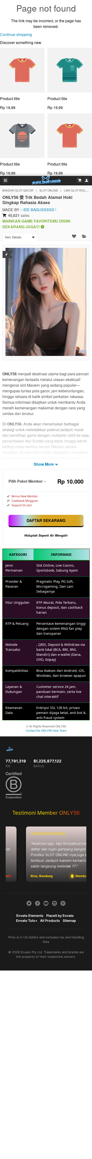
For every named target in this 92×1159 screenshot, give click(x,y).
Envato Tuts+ (26, 920)
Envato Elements (29, 916)
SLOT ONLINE (48, 190)
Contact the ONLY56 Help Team (46, 730)
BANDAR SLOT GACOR (17, 190)
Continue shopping (16, 34)
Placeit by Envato (60, 916)
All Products (50, 920)
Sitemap (69, 920)
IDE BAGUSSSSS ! (39, 209)
